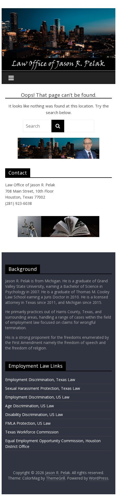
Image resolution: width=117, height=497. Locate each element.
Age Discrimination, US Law (29, 405)
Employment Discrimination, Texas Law (40, 379)
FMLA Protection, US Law (28, 423)
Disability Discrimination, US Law (34, 414)
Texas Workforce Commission (32, 432)
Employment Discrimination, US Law (37, 397)
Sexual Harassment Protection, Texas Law (42, 388)
